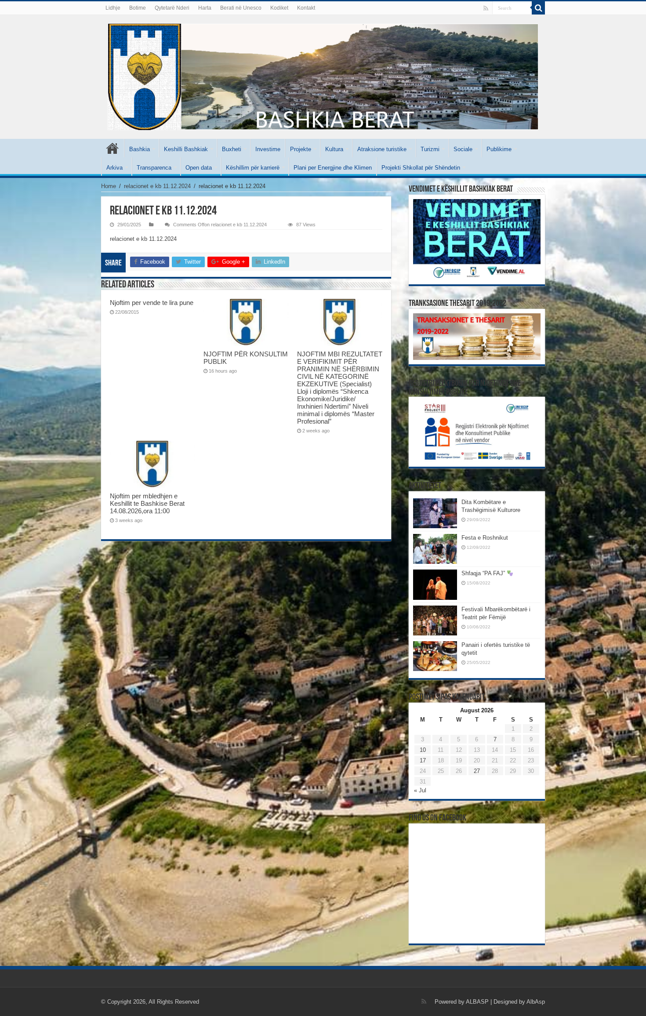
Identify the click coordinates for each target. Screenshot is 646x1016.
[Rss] (486, 8)
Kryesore (112, 148)
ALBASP (477, 1001)
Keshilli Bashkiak (186, 149)
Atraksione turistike (381, 149)
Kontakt (306, 8)
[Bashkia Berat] (323, 77)
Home (108, 186)
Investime (267, 149)
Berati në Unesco (240, 8)
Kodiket (279, 8)
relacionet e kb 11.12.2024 (157, 186)
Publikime (499, 149)
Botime (137, 8)
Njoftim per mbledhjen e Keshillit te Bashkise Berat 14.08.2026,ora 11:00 (147, 503)
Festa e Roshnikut (484, 537)
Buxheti (231, 149)
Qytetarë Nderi (172, 8)
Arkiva (114, 167)
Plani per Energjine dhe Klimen (333, 167)
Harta (204, 8)
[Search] (538, 8)
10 (423, 750)
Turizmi (430, 149)
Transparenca (154, 167)
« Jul (420, 790)
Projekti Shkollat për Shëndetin (420, 167)
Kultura (334, 149)
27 (477, 771)
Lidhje (112, 8)
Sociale (463, 149)
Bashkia (139, 149)
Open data (198, 167)
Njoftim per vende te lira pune (151, 302)
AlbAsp (535, 1001)
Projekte (300, 149)
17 (423, 760)
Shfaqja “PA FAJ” (484, 573)
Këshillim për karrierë (252, 167)
